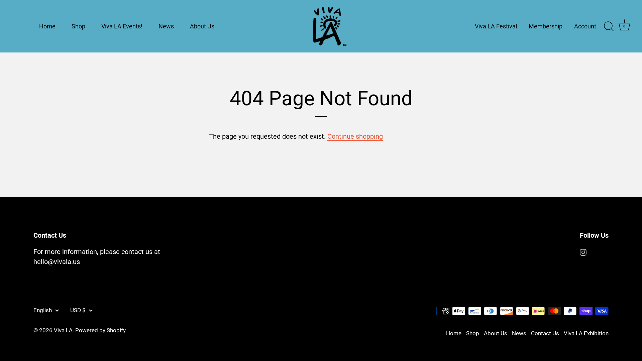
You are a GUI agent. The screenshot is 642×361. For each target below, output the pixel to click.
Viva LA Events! (121, 26)
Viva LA (63, 330)
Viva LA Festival (496, 26)
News (166, 26)
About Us (202, 26)
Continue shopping (355, 136)
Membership (545, 26)
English (42, 310)
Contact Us (545, 333)
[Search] (608, 26)
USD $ (78, 310)
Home (47, 26)
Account (585, 26)
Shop (78, 26)
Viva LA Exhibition (586, 333)
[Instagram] (583, 252)
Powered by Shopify (100, 330)
